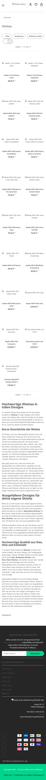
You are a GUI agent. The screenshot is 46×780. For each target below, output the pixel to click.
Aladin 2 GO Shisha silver (11, 76)
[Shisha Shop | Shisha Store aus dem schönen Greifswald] (19, 4)
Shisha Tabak (7, 685)
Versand (30, 761)
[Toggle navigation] (3, 2)
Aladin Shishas (13, 586)
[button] (30, 4)
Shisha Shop (6, 669)
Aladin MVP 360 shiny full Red (34, 228)
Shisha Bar (6, 681)
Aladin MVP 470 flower (11, 265)
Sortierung (19, 36)
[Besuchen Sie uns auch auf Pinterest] (4, 751)
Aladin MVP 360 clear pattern (11, 114)
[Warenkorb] (41, 4)
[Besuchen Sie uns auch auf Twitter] (4, 740)
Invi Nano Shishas (22, 570)
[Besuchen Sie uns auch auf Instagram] (4, 756)
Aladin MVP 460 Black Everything (34, 266)
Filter (7, 36)
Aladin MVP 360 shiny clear (11, 228)
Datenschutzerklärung (12, 642)
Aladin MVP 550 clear (34, 303)
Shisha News (7, 677)
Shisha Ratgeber (8, 673)
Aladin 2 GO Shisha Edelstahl (34, 76)
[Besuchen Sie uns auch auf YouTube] (4, 746)
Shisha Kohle (7, 690)
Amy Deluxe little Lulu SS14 (34, 342)
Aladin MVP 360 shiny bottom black (34, 190)
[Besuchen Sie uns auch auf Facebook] (4, 735)
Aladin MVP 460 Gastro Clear (11, 304)
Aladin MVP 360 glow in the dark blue (11, 190)
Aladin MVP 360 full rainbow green (34, 114)
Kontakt (41, 714)
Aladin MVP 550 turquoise (11, 342)
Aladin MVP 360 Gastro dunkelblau (11, 152)
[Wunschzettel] (36, 4)
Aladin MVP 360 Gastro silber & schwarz (34, 152)
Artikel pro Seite (35, 36)
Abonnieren (35, 654)
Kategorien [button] (6, 615)
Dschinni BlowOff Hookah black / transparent (11, 380)
